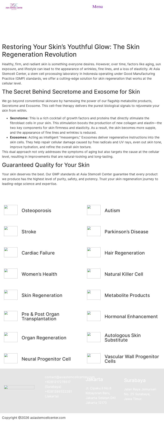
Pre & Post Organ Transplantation (40, 316)
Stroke (29, 232)
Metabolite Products (127, 295)
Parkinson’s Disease (126, 232)
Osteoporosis (36, 210)
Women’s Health (39, 274)
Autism (112, 210)
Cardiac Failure (38, 253)
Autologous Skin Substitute (123, 338)
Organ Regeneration (44, 338)
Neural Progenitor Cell (46, 359)
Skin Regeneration (82, 26)
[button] (96, 6)
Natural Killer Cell (124, 274)
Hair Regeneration (125, 253)
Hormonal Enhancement (131, 316)
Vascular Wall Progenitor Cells (132, 359)
